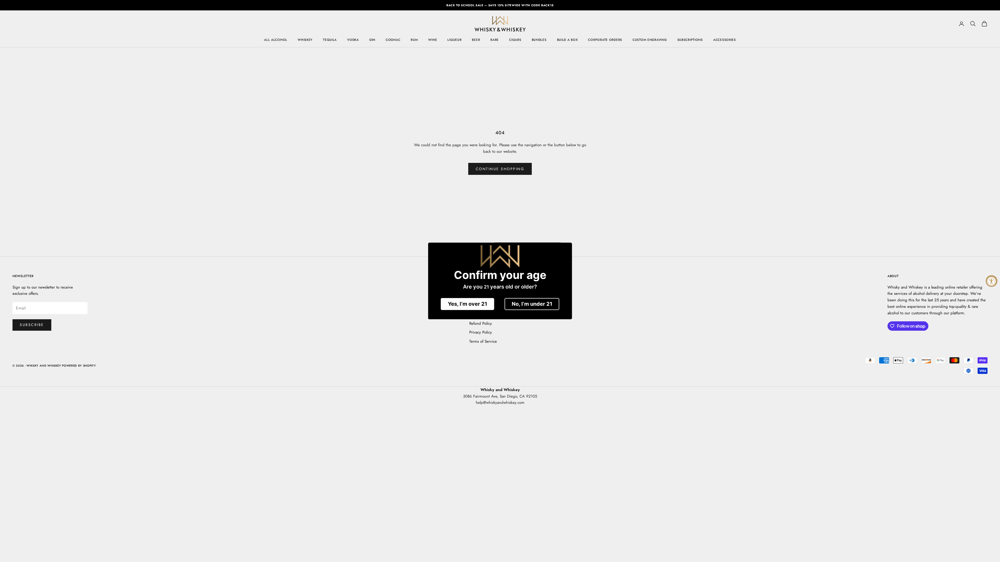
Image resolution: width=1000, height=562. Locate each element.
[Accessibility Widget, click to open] (991, 281)
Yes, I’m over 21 (467, 304)
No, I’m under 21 (532, 304)
